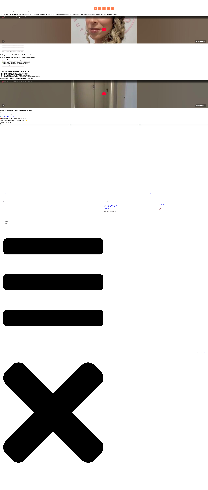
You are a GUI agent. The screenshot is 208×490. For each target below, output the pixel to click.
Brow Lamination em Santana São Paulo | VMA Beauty (10, 193)
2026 (204, 352)
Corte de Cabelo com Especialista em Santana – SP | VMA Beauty (151, 193)
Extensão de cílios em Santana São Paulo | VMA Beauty (80, 193)
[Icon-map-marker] (156, 209)
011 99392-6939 (160, 204)
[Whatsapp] (159, 209)
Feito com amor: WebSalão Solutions (196, 352)
